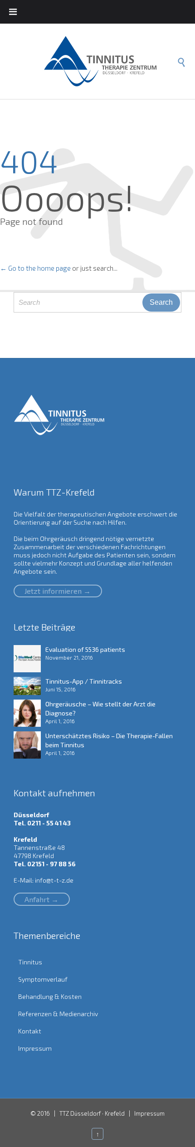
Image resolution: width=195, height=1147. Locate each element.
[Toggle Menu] (13, 12)
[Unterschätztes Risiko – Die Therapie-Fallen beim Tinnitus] (29, 745)
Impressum (35, 1048)
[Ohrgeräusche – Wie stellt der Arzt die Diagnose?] (29, 713)
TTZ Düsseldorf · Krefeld (92, 1113)
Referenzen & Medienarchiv (58, 1014)
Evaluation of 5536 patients (85, 649)
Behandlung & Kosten (50, 996)
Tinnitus (30, 962)
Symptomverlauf (43, 979)
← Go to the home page (35, 268)
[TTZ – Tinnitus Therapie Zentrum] (106, 61)
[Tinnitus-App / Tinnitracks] (29, 686)
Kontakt (29, 1031)
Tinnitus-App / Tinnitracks (83, 681)
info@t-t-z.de (54, 880)
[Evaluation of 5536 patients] (29, 658)
